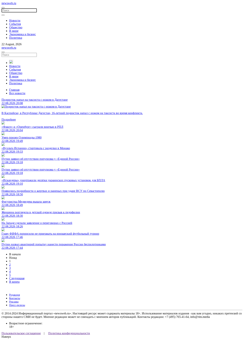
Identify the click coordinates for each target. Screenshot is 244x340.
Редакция (14, 294)
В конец (14, 281)
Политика (15, 37)
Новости (14, 20)
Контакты (14, 298)
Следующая (16, 278)
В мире (13, 30)
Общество (15, 27)
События (15, 24)
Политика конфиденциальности (69, 333)
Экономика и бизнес (22, 34)
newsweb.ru (9, 3)
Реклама (13, 301)
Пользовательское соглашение (21, 333)
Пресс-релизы (17, 305)
